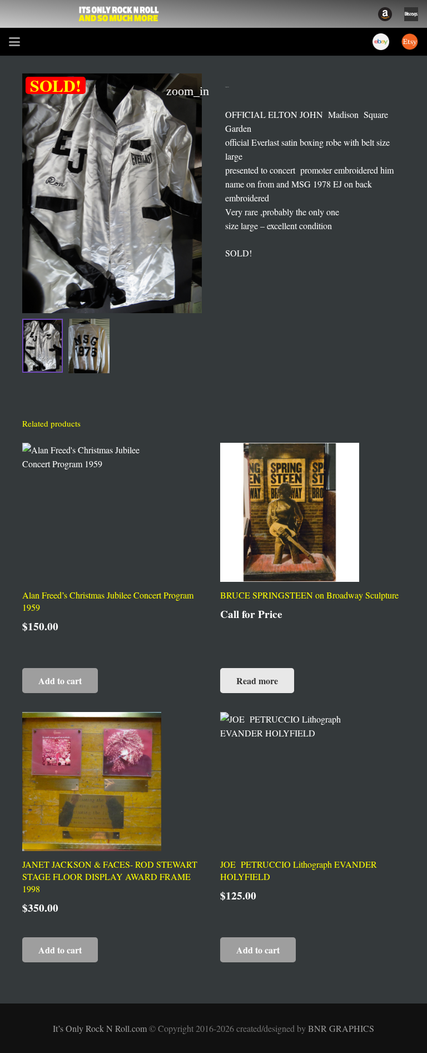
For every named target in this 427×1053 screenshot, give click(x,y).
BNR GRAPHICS (341, 1028)
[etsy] (409, 41)
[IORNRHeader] (119, 14)
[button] (14, 41)
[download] (411, 14)
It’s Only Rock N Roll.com (101, 1028)
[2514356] (385, 14)
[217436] (381, 41)
